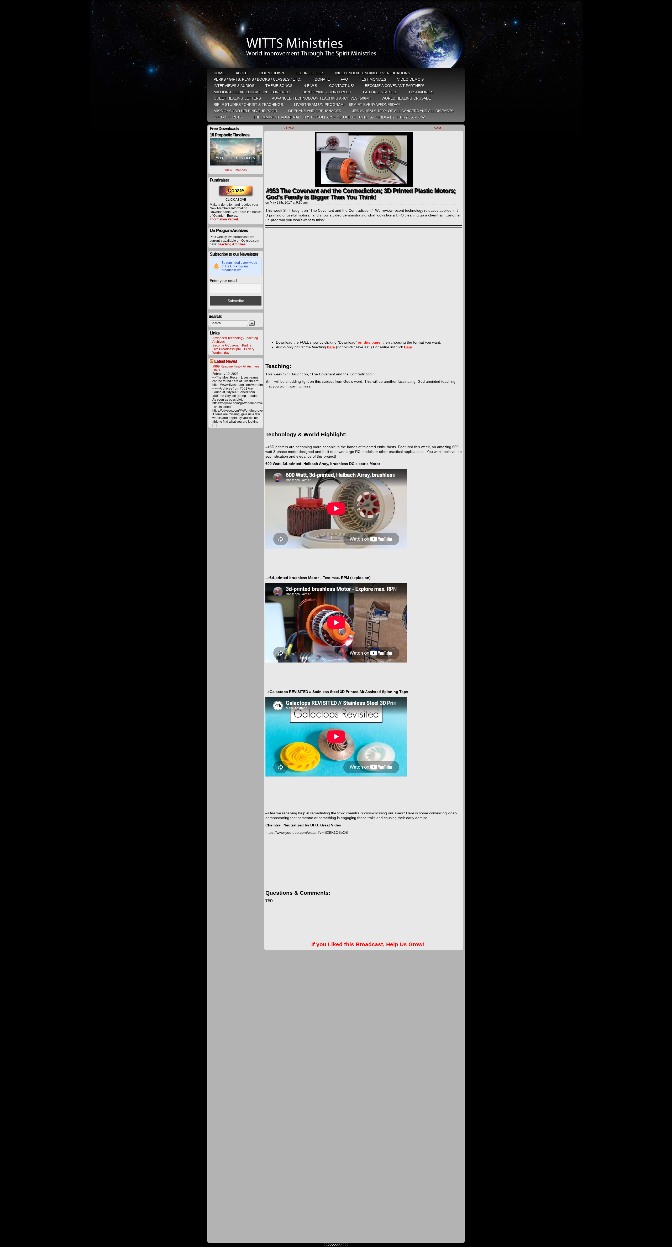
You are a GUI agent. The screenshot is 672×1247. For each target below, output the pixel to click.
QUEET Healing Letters (237, 98)
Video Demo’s (410, 79)
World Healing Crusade (406, 98)
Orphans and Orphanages (314, 111)
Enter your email (223, 280)
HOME (219, 73)
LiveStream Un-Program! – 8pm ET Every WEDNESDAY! (347, 104)
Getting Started (380, 92)
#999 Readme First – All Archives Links (235, 368)
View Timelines (236, 170)
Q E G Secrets (228, 117)
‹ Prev (289, 128)
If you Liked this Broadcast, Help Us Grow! (367, 944)
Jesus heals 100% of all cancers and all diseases (402, 111)
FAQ (344, 79)
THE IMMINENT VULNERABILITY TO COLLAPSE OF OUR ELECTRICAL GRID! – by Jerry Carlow (339, 117)
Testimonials (372, 79)
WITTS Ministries (336, 34)
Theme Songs (278, 86)
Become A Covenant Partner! (394, 86)
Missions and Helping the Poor (245, 111)
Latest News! (225, 361)
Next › (439, 128)
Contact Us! (341, 86)
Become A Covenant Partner (232, 345)
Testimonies (420, 92)
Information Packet (224, 219)
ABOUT (242, 73)
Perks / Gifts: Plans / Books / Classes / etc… (259, 79)
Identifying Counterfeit (326, 92)
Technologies (309, 73)
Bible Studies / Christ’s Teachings (248, 104)
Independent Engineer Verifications (372, 73)
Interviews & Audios (234, 86)
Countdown (271, 73)
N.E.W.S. (310, 86)
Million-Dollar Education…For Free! (252, 92)
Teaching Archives (232, 244)
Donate (322, 79)
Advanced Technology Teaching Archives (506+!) (321, 98)
